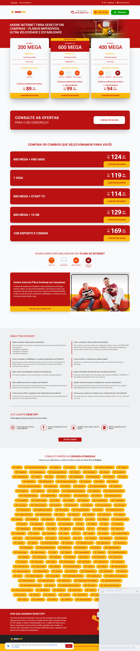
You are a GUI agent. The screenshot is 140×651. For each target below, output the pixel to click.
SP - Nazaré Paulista (112, 547)
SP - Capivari (65, 496)
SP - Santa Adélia (53, 576)
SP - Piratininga (84, 562)
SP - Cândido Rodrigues (28, 496)
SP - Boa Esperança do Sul (66, 481)
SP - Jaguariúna (49, 533)
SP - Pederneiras (39, 557)
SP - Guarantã (88, 514)
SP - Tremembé (38, 599)
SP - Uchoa (52, 599)
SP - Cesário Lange (38, 500)
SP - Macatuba (105, 538)
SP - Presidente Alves (72, 566)
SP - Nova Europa (20, 552)
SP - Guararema (104, 514)
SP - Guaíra (59, 514)
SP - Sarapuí (90, 590)
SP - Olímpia (66, 552)
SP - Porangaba (117, 562)
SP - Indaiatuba (36, 524)
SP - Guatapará (32, 519)
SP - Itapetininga (23, 529)
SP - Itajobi (91, 524)
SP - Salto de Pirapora (34, 576)
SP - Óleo (53, 552)
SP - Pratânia (54, 566)
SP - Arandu (75, 472)
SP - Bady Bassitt (76, 477)
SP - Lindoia (65, 538)
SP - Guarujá (17, 519)
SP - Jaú (76, 533)
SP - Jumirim (89, 533)
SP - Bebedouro (29, 481)
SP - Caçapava (22, 491)
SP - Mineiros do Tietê (49, 543)
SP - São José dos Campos (22, 590)
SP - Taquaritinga (80, 595)
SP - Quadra (89, 566)
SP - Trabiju (23, 599)
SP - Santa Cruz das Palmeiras (115, 576)
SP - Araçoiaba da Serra (57, 472)
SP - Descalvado (71, 505)
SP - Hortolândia (63, 519)
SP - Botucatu (79, 486)
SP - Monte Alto (65, 547)
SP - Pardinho (99, 552)
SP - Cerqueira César (113, 496)
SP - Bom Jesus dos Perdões (30, 486)
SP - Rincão (57, 571)
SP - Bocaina (85, 481)
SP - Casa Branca (81, 496)
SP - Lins (77, 538)
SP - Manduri (19, 543)
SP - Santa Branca (94, 576)
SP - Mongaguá (26, 547)
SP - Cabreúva (115, 486)
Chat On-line (103, 12)
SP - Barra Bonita (93, 477)
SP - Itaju (104, 524)
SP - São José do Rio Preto (110, 585)
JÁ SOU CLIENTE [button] (70, 440)
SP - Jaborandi (117, 529)
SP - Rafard (102, 566)
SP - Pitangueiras (101, 562)
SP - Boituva (112, 481)
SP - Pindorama (115, 557)
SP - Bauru (122, 477)
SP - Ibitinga (103, 519)
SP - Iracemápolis (66, 524)
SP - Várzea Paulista (83, 599)
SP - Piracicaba (37, 562)
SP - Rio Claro (71, 571)
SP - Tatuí (95, 595)
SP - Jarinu (64, 533)
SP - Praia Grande (39, 566)
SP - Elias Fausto (23, 510)
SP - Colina (55, 500)
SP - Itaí (79, 524)
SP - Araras (104, 472)
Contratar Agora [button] (117, 164)
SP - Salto (17, 576)
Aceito (69, 646)
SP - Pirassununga (67, 562)
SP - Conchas (83, 500)
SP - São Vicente (75, 590)
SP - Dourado (120, 505)
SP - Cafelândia (38, 491)
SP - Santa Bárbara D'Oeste (73, 576)
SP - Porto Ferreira (21, 566)
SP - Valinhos (66, 599)
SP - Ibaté (90, 519)
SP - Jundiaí (103, 533)
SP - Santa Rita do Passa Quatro (86, 581)
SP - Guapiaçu (73, 514)
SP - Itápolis (38, 529)
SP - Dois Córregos (103, 505)
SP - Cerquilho (22, 500)
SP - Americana (85, 467)
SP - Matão (32, 543)
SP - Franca (98, 510)
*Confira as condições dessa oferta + (29, 83)
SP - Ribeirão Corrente (21, 571)
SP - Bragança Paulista (97, 486)
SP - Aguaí (17, 467)
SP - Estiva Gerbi (61, 510)
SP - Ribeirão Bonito (118, 566)
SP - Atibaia (36, 477)
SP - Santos (50, 585)
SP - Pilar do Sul (99, 557)
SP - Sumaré (35, 595)
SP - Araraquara (90, 472)
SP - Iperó (50, 524)
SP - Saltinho (121, 571)
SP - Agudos (55, 467)
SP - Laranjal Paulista (120, 533)
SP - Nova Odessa (38, 552)
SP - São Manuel (42, 590)
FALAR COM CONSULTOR (40, 309)
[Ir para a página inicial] (18, 12)
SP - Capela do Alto (48, 496)
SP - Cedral (96, 496)
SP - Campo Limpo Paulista (114, 491)
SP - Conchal (68, 500)
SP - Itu (90, 529)
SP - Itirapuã (79, 529)
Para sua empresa (25, 2)
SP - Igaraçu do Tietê (120, 519)
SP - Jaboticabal (18, 533)
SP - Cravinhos (21, 505)
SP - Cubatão (55, 505)
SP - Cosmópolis (117, 500)
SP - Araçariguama (37, 472)
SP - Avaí (49, 477)
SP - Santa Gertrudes (46, 581)
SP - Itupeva (103, 529)
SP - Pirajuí (51, 562)
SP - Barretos (108, 477)
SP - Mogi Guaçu (103, 543)
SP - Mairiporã (121, 538)
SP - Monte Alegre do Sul (45, 547)
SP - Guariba (119, 514)
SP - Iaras (78, 519)
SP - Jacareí (34, 533)
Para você (14, 2)
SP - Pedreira (55, 557)
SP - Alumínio (69, 467)
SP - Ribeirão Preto (41, 571)
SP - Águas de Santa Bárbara (35, 467)
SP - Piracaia (21, 562)
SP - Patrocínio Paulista (117, 552)
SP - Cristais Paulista (38, 505)
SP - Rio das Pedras (88, 571)
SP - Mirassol (67, 543)
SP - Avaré (61, 477)
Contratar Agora (29, 95)
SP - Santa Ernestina (26, 581)
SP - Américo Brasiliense (104, 467)
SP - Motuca (96, 547)
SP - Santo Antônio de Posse (30, 585)
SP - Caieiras (53, 491)
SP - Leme (17, 538)
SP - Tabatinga (49, 595)
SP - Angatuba (20, 472)
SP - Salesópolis (106, 571)
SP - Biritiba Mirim (46, 481)
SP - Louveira (90, 538)
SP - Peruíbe (84, 557)
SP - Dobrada (86, 505)
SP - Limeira (51, 538)
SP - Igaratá (22, 524)
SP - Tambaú (64, 595)
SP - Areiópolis (119, 472)
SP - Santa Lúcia (64, 581)
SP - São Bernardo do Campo (69, 585)
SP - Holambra (47, 519)
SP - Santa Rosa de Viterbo (111, 581)
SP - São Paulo (59, 590)
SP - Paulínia (23, 557)
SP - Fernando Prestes (80, 510)
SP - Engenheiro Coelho (43, 510)
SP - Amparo (122, 467)
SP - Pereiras (69, 557)
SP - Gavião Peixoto (43, 514)
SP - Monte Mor (81, 547)
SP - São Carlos (90, 585)
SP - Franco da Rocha (24, 514)
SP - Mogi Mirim (120, 543)
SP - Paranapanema (82, 552)
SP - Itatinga (65, 529)
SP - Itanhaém (117, 524)
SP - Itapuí (51, 529)
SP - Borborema (50, 486)
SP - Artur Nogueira (20, 477)
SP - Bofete (99, 481)
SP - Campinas (94, 491)
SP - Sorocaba (20, 595)
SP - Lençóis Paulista (34, 538)
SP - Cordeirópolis (100, 500)
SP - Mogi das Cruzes (84, 543)
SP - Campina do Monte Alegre (73, 491)
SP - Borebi (65, 486)
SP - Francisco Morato (114, 510)
